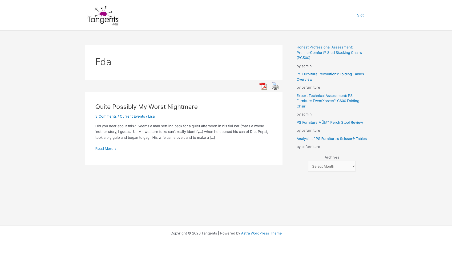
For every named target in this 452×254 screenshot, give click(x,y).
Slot (360, 15)
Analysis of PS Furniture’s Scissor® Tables (332, 138)
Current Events (132, 116)
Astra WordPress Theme (261, 233)
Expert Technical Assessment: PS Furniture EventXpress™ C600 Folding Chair (328, 100)
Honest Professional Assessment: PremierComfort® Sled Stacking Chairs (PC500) (329, 52)
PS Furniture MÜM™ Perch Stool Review (330, 122)
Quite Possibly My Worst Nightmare (146, 106)
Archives (332, 157)
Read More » (105, 149)
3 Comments (106, 116)
